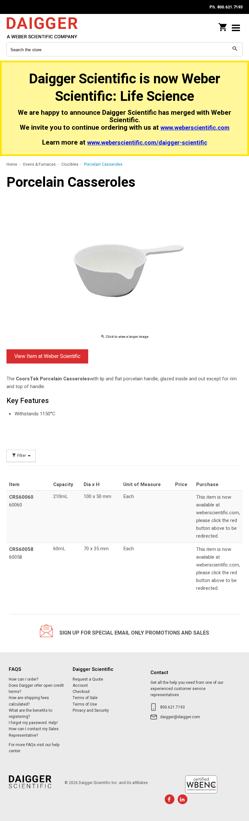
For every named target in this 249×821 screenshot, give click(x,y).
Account (80, 685)
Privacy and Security (91, 710)
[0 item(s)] (223, 25)
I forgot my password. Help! (33, 723)
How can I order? (23, 679)
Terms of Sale (85, 698)
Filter (21, 455)
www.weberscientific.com (195, 128)
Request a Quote (88, 679)
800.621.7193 (172, 707)
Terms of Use (85, 704)
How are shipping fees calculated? (29, 701)
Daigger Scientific (48, 27)
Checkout (81, 692)
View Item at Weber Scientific (47, 356)
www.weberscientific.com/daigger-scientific (147, 142)
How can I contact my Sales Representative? (34, 732)
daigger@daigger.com (180, 717)
